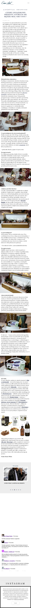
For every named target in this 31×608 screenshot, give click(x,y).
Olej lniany (25, 407)
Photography (23, 465)
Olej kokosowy (7, 393)
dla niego (10, 442)
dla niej (4, 442)
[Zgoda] (29, 597)
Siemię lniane (14, 397)
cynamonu (22, 145)
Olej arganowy (22, 402)
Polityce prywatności (19, 599)
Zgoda (15, 603)
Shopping (22, 9)
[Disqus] (15, 513)
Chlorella (13, 387)
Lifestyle (9, 9)
